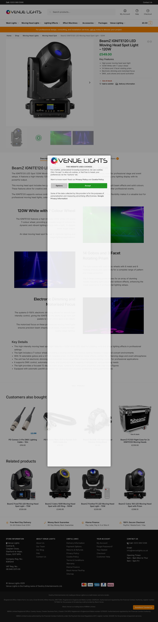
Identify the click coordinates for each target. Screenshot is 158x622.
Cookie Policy (98, 179)
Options (59, 186)
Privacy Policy (82, 179)
